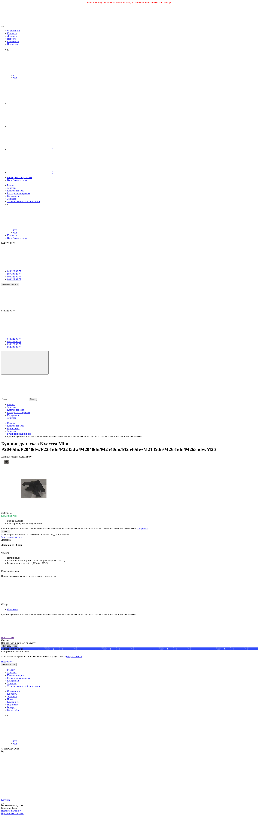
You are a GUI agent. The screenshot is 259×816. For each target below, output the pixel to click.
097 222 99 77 (14, 274)
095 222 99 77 (14, 276)
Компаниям (13, 41)
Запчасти (11, 418)
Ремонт (11, 404)
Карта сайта (13, 710)
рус (15, 75)
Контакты (12, 33)
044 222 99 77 (14, 271)
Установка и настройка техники (23, 686)
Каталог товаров (15, 410)
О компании (13, 30)
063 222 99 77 (14, 279)
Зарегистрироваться (11, 537)
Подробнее (6, 661)
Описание (12, 609)
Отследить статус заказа (19, 177)
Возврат (11, 707)
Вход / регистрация (17, 180)
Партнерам (12, 44)
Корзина (5, 800)
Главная (11, 423)
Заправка (11, 407)
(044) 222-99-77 (74, 656)
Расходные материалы (18, 412)
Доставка (12, 36)
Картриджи (13, 415)
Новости (11, 38)
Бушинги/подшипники (19, 433)
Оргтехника (13, 428)
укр (15, 77)
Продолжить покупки (12, 813)
